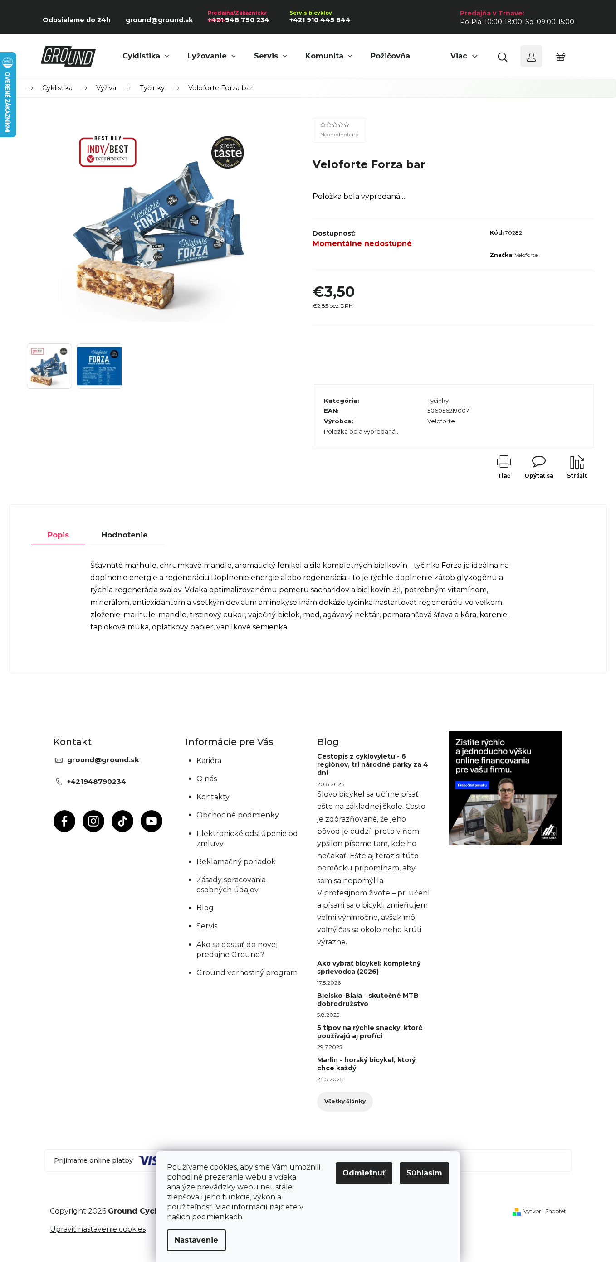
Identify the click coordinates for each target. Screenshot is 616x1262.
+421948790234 (96, 781)
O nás (206, 778)
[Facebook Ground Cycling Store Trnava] (64, 821)
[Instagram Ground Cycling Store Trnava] (93, 821)
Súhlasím (424, 1173)
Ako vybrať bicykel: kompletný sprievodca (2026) (368, 967)
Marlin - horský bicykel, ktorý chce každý (366, 1064)
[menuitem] (145, 56)
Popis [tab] (58, 535)
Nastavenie (196, 1240)
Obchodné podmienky (237, 815)
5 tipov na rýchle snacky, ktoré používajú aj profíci (370, 1032)
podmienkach (217, 1217)
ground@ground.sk (103, 759)
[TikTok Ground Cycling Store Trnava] (122, 821)
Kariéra (208, 760)
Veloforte (526, 254)
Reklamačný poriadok (236, 861)
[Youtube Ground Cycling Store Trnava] (151, 821)
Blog (205, 908)
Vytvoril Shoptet (544, 1211)
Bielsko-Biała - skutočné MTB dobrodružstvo (368, 999)
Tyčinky (438, 400)
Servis (206, 926)
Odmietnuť (364, 1173)
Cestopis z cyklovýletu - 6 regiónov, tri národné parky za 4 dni (372, 764)
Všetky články (345, 1101)
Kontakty (213, 797)
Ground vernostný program (247, 972)
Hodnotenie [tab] (125, 535)
